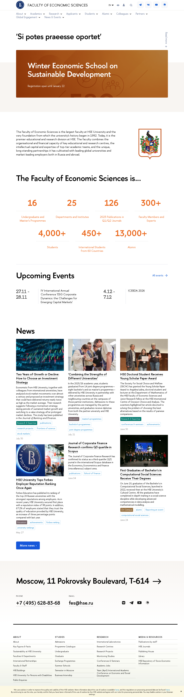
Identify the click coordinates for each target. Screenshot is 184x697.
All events (157, 275)
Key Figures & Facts (22, 646)
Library (141, 656)
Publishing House (146, 651)
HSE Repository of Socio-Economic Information (154, 662)
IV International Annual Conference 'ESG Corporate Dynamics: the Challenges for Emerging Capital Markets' (59, 296)
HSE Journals (144, 646)
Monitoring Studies (105, 656)
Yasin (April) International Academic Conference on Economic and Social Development (113, 673)
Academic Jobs (103, 665)
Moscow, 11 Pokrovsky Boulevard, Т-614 (82, 580)
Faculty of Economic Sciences (58, 5)
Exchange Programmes (65, 660)
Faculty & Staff (20, 665)
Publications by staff (148, 641)
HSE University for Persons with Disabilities (32, 675)
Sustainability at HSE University (27, 651)
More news (27, 545)
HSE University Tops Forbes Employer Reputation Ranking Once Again (36, 484)
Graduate (59, 656)
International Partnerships (24, 660)
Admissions (60, 641)
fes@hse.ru (81, 602)
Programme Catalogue (65, 646)
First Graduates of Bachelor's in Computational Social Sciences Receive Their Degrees (141, 474)
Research (103, 637)
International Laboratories (108, 641)
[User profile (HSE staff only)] (124, 5)
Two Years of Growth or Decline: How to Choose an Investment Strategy (37, 378)
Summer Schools (62, 665)
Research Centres (105, 646)
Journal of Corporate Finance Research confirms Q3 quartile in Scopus (90, 447)
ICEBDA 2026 (136, 290)
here (117, 690)
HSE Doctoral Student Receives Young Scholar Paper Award (141, 376)
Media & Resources (150, 637)
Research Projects (105, 651)
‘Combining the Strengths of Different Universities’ (87, 376)
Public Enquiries (20, 680)
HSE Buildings (19, 670)
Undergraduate (62, 651)
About (17, 637)
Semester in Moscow (64, 670)
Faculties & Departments (24, 656)
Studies (60, 637)
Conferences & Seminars (108, 660)
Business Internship (63, 675)
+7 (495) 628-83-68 (38, 602)
